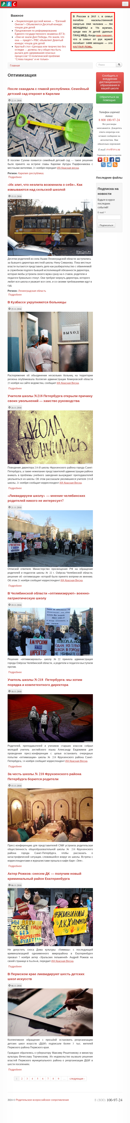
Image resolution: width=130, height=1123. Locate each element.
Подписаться (106, 225)
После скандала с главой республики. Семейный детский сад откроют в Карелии (48, 91)
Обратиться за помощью (109, 98)
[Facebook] (111, 159)
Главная (15, 65)
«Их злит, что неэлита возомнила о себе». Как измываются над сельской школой (45, 187)
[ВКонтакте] (117, 159)
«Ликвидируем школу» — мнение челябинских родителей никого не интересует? (46, 498)
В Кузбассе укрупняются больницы (37, 302)
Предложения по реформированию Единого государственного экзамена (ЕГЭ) (40, 32)
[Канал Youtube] (100, 159)
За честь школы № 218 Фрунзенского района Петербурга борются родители (44, 776)
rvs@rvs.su (113, 149)
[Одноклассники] (105, 159)
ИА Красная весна (68, 167)
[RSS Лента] (115, 164)
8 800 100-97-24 (109, 120)
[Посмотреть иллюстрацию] (51, 255)
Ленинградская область (32, 290)
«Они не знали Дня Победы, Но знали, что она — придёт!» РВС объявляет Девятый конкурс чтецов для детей (39, 40)
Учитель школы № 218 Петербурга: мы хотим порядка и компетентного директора (45, 682)
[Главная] (9, 4)
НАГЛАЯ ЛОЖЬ (82, 47)
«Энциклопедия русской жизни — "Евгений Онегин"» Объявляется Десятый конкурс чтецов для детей (40, 24)
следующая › (77, 1078)
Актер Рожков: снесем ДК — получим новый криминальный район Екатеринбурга (44, 876)
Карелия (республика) (31, 173)
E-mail (102, 212)
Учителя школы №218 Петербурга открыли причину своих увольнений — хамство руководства (50, 398)
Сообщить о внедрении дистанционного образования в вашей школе (110, 82)
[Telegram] (109, 164)
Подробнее (15, 177)
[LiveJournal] (103, 164)
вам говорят (104, 35)
